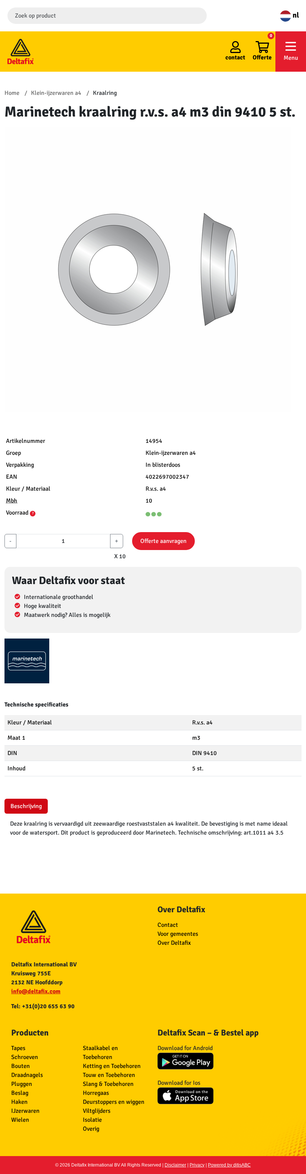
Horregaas (96, 1093)
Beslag (19, 1093)
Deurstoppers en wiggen (113, 1102)
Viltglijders (96, 1111)
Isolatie (92, 1120)
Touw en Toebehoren (109, 1075)
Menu (291, 58)
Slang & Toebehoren (108, 1084)
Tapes (18, 1048)
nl (295, 15)
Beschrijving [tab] (26, 806)
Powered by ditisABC (229, 1165)
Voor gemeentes (177, 934)
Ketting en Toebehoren (112, 1066)
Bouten (20, 1066)
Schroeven (24, 1057)
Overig (91, 1129)
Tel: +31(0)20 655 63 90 (43, 1006)
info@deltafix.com (35, 991)
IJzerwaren (25, 1111)
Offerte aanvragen (163, 541)
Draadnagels (27, 1075)
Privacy (197, 1165)
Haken (19, 1102)
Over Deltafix (174, 943)
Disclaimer (175, 1165)
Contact (167, 925)
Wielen (20, 1120)
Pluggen (21, 1084)
